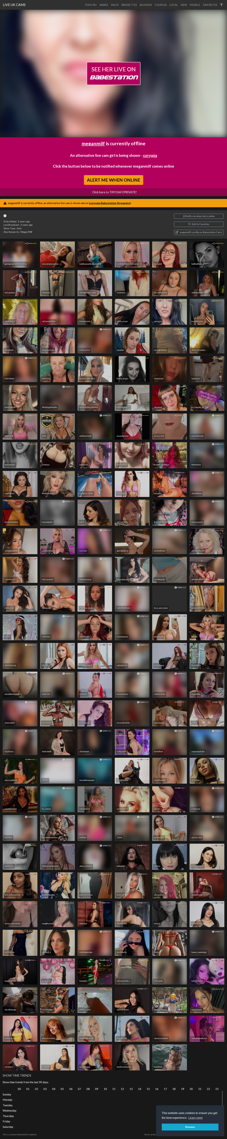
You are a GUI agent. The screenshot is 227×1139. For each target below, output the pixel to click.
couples (161, 4)
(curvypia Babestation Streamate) (110, 203)
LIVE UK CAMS (14, 5)
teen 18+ (91, 4)
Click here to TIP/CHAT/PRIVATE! (114, 192)
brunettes (129, 4)
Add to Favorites (200, 224)
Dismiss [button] (190, 1127)
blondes (146, 4)
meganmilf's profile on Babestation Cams (200, 232)
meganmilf (93, 143)
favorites (210, 4)
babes (104, 4)
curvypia (150, 155)
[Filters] (221, 4)
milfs (115, 4)
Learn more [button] (195, 1117)
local (174, 4)
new (184, 4)
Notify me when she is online (200, 216)
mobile (195, 4)
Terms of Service (152, 1134)
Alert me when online (113, 179)
